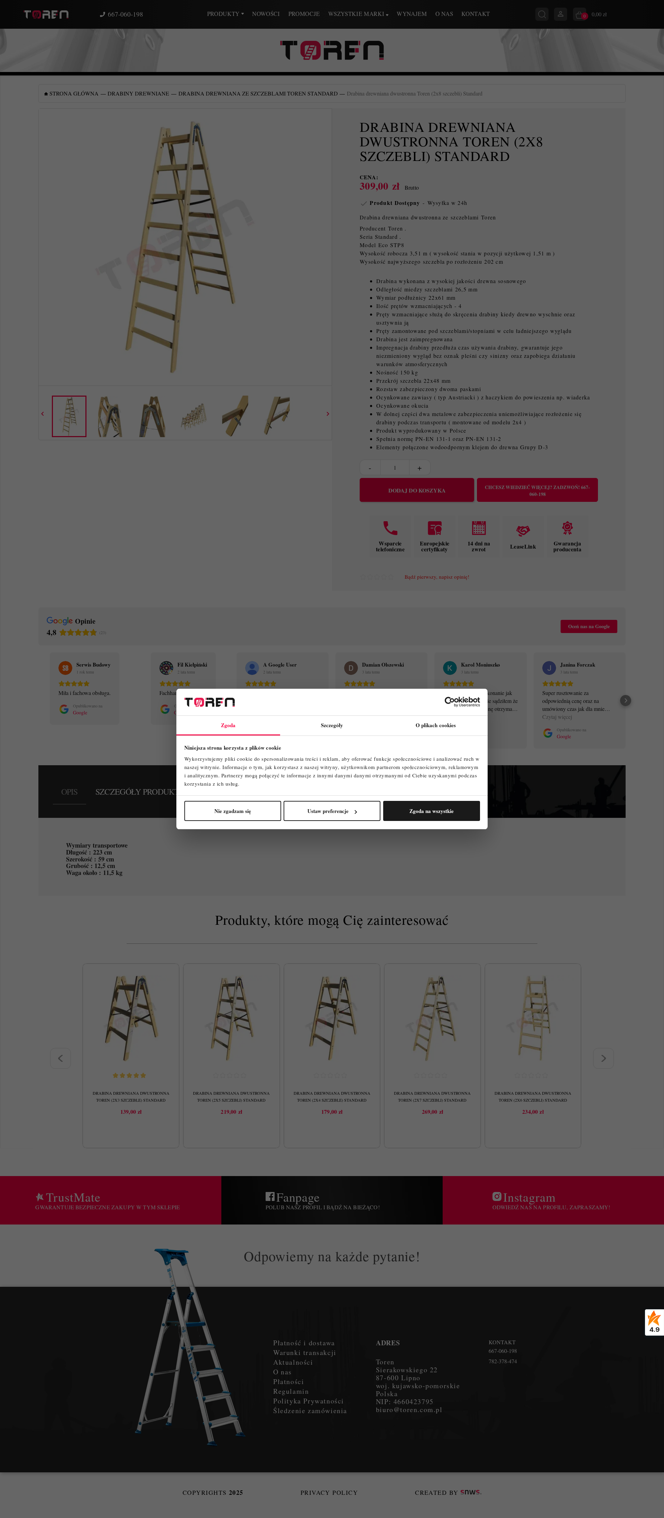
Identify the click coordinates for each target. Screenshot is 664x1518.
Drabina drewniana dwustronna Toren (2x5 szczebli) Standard (231, 1096)
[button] (38, 700)
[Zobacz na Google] (65, 668)
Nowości (266, 14)
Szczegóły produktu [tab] (140, 791)
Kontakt (475, 14)
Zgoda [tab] (228, 725)
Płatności (288, 1381)
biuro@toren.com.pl (409, 1409)
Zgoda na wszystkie (431, 811)
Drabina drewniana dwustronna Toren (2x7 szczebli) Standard (432, 1096)
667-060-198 (125, 14)
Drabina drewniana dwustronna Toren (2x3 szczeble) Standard (131, 1096)
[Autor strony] (471, 1492)
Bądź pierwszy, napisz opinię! (437, 577)
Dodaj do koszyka (417, 490)
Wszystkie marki (357, 14)
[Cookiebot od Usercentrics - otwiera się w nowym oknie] (449, 702)
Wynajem (412, 14)
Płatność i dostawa (304, 1342)
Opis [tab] (69, 791)
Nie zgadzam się (232, 811)
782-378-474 (503, 1361)
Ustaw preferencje (328, 811)
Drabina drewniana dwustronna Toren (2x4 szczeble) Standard (332, 1096)
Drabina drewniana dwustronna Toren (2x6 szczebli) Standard (533, 1096)
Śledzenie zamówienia (310, 1410)
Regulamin (291, 1391)
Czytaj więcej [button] (557, 716)
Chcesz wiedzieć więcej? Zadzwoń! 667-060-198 (537, 491)
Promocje (304, 14)
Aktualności (293, 1362)
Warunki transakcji (304, 1352)
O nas (444, 14)
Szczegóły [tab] (332, 725)
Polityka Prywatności (308, 1401)
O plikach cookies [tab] (436, 725)
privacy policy (329, 1492)
